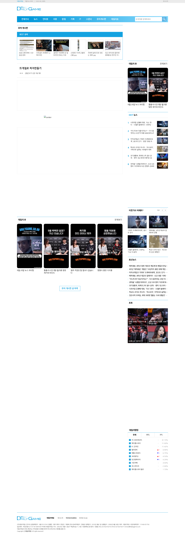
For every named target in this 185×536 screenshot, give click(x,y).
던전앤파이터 (135, 459)
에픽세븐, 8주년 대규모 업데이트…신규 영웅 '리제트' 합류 (148, 276)
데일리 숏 (22, 220)
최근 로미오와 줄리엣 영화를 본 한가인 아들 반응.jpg (112, 54)
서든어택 (134, 463)
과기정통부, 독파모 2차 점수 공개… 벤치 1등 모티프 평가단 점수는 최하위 (142, 157)
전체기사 (25, 19)
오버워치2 (134, 456)
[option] (148, 233)
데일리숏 (115, 19)
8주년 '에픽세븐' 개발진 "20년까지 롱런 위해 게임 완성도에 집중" (148, 269)
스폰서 (89, 19)
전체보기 (118, 220)
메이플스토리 (135, 443)
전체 (134, 435)
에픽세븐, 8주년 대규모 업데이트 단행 (158, 231)
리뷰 (55, 19)
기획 (73, 19)
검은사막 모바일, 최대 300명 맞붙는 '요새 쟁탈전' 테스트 (148, 295)
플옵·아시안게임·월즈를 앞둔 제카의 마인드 (55, 271)
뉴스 (36, 19)
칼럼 (64, 19)
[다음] (165, 210)
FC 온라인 (134, 446)
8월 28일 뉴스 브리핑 (25, 270)
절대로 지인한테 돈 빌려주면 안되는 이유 (60, 54)
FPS (161, 435)
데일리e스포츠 (29, 1)
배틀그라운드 (135, 453)
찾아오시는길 (83, 518)
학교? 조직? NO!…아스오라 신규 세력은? (157, 251)
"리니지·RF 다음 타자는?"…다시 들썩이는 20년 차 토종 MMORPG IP (142, 132)
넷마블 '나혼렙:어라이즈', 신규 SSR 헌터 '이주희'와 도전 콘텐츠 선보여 (142, 165)
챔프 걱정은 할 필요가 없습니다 (82, 271)
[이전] (162, 210)
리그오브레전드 (136, 440)
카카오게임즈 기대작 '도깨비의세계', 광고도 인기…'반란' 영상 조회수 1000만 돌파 (142, 140)
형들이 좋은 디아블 (104, 270)
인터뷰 (45, 19)
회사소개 (165, 1)
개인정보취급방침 (71, 518)
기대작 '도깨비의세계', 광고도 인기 (137, 231)
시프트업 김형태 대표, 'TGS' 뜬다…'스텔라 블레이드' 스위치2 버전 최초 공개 (142, 124)
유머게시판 (101, 19)
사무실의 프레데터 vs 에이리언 (43, 54)
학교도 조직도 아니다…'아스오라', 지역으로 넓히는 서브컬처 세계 (142, 149)
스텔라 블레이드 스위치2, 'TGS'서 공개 (136, 251)
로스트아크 (134, 466)
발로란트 (134, 450)
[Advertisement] (50, 150)
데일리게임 (20, 1)
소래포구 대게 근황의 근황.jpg (78, 54)
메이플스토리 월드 (136, 469)
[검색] (164, 19)
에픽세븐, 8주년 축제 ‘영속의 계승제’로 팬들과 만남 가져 (148, 266)
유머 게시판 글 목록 (70, 288)
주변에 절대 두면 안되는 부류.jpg (95, 54)
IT (80, 19)
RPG (148, 435)
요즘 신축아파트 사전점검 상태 (26, 54)
